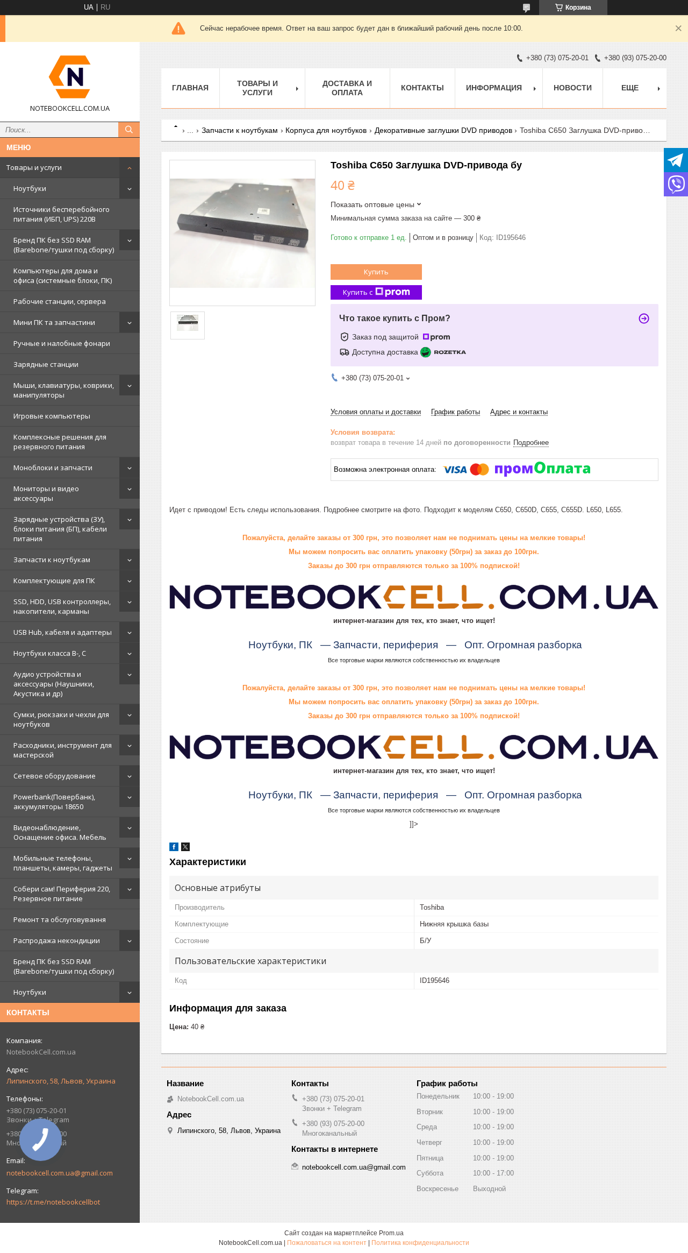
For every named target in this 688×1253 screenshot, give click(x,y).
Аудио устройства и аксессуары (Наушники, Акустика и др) (53, 683)
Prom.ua (391, 1233)
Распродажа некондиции (56, 940)
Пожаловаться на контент (327, 1243)
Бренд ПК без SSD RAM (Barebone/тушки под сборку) (63, 244)
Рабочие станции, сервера (59, 301)
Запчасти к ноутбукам (51, 559)
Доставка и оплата (347, 88)
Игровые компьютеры (51, 416)
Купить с (357, 292)
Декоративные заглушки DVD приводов (443, 130)
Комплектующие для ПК (54, 580)
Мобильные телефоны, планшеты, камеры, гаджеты (62, 863)
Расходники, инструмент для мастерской (62, 750)
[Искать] (129, 130)
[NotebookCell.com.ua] (70, 77)
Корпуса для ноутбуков (326, 130)
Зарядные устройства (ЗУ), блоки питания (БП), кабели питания (60, 528)
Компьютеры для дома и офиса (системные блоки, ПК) (62, 275)
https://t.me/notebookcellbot (53, 1202)
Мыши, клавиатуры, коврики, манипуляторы (63, 390)
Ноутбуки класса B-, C (49, 653)
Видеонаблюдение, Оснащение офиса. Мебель (59, 832)
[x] (185, 849)
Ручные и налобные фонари (61, 343)
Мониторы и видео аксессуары (46, 493)
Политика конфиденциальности (420, 1243)
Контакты (422, 87)
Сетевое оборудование (54, 776)
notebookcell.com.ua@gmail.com (59, 1173)
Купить (376, 272)
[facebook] (173, 849)
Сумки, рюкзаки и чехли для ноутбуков (61, 719)
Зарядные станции (45, 364)
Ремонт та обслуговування (59, 919)
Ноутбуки (29, 188)
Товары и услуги (34, 167)
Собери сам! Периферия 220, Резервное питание (61, 893)
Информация (494, 87)
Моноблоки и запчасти (52, 467)
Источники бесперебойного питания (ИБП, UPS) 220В (61, 214)
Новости (573, 87)
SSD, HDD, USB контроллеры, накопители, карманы (62, 606)
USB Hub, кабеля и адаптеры (62, 632)
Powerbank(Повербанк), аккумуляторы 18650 (54, 801)
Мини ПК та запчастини (54, 322)
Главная (190, 87)
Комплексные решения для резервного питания (59, 441)
